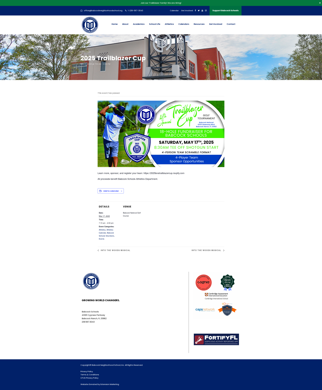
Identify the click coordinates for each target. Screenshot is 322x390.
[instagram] (206, 10)
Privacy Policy (86, 371)
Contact (231, 24)
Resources (199, 24)
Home (115, 24)
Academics (139, 24)
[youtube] (202, 10)
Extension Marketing (109, 384)
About (125, 24)
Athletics (169, 24)
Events (101, 239)
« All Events (85, 51)
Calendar (174, 10)
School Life (154, 24)
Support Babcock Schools (225, 10)
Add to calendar (111, 191)
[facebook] (195, 10)
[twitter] (199, 10)
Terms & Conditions (89, 374)
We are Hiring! (174, 3)
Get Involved (187, 10)
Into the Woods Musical (115, 250)
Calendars (183, 24)
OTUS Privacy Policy (89, 378)
